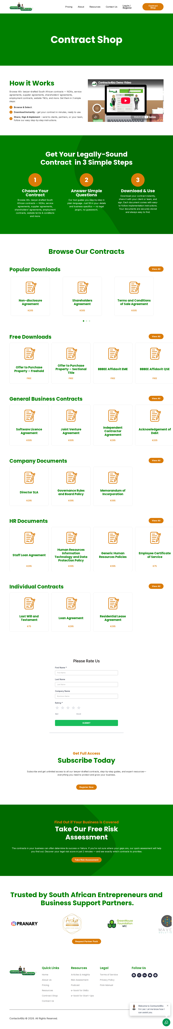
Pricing (68, 6)
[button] (83, 321)
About (81, 6)
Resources (94, 6)
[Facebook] (134, 975)
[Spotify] (155, 975)
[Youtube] (150, 975)
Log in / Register (127, 6)
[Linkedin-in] (144, 975)
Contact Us (111, 6)
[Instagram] (139, 975)
